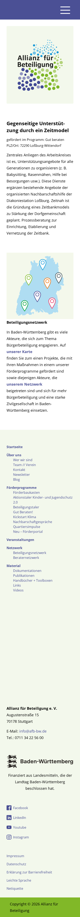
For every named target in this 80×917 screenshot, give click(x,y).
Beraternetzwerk (26, 557)
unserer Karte (19, 351)
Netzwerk (14, 548)
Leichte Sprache (19, 880)
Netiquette (15, 888)
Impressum (15, 856)
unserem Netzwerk (24, 384)
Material (14, 566)
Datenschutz (16, 864)
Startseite (15, 447)
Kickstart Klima (24, 517)
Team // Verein (24, 465)
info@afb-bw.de (33, 731)
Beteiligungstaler (26, 507)
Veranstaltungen (20, 539)
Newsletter (21, 474)
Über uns (14, 455)
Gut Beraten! (23, 512)
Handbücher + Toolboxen (33, 580)
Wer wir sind (22, 460)
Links (17, 585)
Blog (16, 479)
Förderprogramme (22, 487)
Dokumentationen (27, 570)
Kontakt (19, 469)
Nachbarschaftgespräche (32, 522)
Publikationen (23, 575)
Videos (18, 590)
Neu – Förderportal (28, 531)
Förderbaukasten (26, 492)
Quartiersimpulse (26, 526)
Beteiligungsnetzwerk (29, 553)
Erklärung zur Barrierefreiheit (29, 872)
